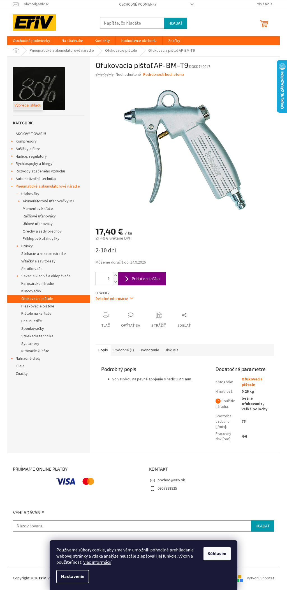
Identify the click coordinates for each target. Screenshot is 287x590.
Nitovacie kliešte (35, 351)
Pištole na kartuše (36, 313)
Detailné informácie (112, 299)
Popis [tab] (103, 350)
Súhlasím (217, 554)
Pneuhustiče (31, 321)
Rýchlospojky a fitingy (34, 164)
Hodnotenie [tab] (149, 350)
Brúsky (27, 246)
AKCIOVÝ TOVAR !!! (31, 134)
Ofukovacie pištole (37, 299)
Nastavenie (72, 577)
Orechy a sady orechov (42, 231)
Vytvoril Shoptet (260, 578)
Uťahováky (30, 194)
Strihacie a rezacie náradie (43, 254)
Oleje (20, 366)
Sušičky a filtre (28, 149)
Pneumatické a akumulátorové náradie (48, 186)
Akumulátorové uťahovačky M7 (48, 201)
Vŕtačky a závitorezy (38, 261)
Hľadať (175, 23)
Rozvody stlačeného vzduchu (40, 171)
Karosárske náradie (37, 283)
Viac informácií (97, 562)
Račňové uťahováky (39, 216)
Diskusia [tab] (172, 350)
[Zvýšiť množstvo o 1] (115, 275)
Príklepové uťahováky (41, 238)
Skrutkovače (32, 269)
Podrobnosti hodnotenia (163, 74)
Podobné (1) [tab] (124, 350)
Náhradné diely (28, 358)
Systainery (30, 344)
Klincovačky (31, 291)
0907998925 (167, 488)
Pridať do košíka (146, 278)
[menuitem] (31, 40)
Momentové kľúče (38, 209)
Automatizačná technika (36, 179)
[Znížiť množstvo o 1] (115, 282)
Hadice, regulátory (31, 156)
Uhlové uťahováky (38, 224)
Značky (22, 373)
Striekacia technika (37, 336)
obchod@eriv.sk (171, 480)
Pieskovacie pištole (37, 306)
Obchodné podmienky (137, 4)
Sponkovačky (32, 328)
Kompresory (26, 141)
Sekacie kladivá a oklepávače (46, 276)
